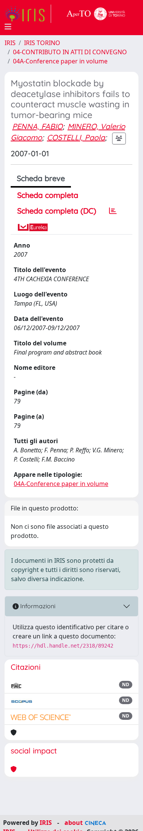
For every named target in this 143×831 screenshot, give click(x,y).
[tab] (113, 211)
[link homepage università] (96, 14)
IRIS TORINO (42, 43)
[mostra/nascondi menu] (8, 27)
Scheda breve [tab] (41, 178)
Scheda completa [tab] (47, 195)
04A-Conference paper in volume (60, 61)
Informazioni (37, 606)
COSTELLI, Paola (76, 137)
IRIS (10, 43)
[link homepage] (28, 14)
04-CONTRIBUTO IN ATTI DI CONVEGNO (70, 52)
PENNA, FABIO (37, 126)
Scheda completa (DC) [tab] (56, 210)
